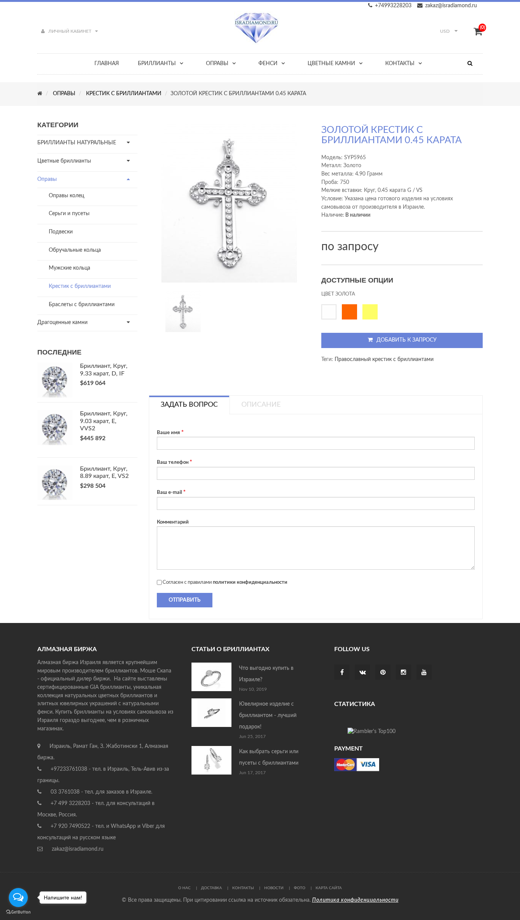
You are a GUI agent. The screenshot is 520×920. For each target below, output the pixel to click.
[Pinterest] (383, 673)
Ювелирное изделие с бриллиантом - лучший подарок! (268, 715)
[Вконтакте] (362, 673)
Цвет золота (338, 294)
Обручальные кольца (75, 250)
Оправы (47, 179)
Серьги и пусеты (69, 213)
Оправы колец (66, 195)
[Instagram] (403, 673)
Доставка (211, 888)
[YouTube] (424, 673)
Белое (330, 311)
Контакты (243, 888)
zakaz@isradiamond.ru (451, 5)
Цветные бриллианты (64, 161)
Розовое (351, 311)
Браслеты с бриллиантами (82, 304)
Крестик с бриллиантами (80, 286)
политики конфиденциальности (250, 582)
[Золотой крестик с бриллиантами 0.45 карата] (183, 311)
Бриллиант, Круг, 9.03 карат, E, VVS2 (104, 421)
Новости (274, 888)
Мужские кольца (69, 268)
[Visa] (356, 764)
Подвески (61, 232)
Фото (299, 888)
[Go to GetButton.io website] (18, 912)
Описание (261, 404)
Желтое (371, 311)
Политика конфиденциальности (355, 900)
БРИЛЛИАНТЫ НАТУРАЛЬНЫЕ (76, 142)
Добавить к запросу (406, 340)
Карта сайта (329, 888)
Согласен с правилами (225, 582)
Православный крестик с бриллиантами (384, 359)
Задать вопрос (189, 404)
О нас (184, 888)
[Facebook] (342, 673)
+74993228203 (393, 5)
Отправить (185, 600)
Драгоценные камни (62, 322)
